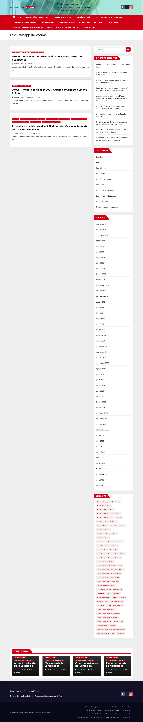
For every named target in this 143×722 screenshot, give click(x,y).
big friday (118, 518)
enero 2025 (100, 280)
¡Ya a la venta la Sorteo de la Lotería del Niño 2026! (54, 667)
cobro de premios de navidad (107, 550)
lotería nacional (102, 625)
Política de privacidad (67, 28)
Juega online (89, 28)
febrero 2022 (101, 469)
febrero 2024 (101, 335)
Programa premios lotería (106, 633)
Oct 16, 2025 (112, 669)
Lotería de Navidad (62, 17)
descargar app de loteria (105, 586)
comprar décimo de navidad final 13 (109, 566)
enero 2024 (100, 341)
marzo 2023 (100, 396)
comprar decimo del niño (105, 562)
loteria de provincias (104, 621)
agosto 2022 (101, 435)
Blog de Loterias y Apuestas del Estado (71, 4)
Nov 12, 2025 (20, 669)
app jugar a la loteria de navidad (108, 514)
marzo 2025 (100, 268)
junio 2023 (100, 380)
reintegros (120, 633)
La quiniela (113, 23)
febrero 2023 (101, 402)
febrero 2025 (101, 274)
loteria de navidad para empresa (108, 613)
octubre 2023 (101, 357)
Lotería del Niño (83, 17)
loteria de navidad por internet (107, 617)
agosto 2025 (101, 241)
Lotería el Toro (33, 64)
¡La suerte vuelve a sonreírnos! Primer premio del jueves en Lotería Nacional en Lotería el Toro (112, 98)
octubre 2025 (101, 230)
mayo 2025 (100, 257)
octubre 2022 (101, 424)
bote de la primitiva (103, 530)
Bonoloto (84, 23)
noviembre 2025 (102, 224)
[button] (132, 22)
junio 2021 (100, 480)
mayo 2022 (100, 452)
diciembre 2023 (102, 346)
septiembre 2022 (102, 430)
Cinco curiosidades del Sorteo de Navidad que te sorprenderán (86, 667)
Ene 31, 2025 (18, 97)
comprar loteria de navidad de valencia (110, 570)
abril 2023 (100, 391)
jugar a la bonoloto (103, 597)
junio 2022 (100, 446)
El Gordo (98, 23)
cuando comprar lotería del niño (108, 578)
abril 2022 (100, 458)
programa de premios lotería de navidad (111, 629)
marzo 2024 (100, 330)
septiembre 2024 (102, 296)
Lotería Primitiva (67, 23)
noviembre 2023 (102, 352)
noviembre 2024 (102, 285)
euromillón (100, 593)
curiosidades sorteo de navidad (108, 582)
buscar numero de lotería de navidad (110, 542)
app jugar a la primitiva (105, 518)
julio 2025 (100, 246)
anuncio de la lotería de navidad (108, 502)
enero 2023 (100, 408)
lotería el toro (118, 621)
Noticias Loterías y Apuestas (34, 17)
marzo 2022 (100, 463)
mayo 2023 (100, 385)
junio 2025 (100, 252)
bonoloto (100, 522)
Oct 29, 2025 (81, 669)
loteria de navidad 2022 (115, 605)
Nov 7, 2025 (51, 669)
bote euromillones (103, 538)
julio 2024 (100, 307)
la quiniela (100, 605)
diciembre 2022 (102, 413)
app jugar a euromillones (105, 510)
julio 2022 (100, 441)
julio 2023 (100, 374)
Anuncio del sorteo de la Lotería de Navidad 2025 (25, 666)
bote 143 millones (103, 526)
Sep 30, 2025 (18, 64)
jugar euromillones (116, 601)
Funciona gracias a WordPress (19, 712)
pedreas (113, 625)
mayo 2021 (100, 485)
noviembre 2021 (102, 474)
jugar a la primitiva (119, 597)
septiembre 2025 (102, 235)
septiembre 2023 (102, 363)
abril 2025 (100, 263)
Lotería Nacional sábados (109, 17)
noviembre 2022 (102, 419)
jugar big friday (102, 601)
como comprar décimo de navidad (109, 558)
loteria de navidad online (105, 609)
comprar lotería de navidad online (109, 574)
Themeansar (47, 712)
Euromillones (47, 23)
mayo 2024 (100, 319)
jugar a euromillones (113, 593)
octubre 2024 (101, 291)
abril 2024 (100, 324)
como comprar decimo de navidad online (111, 554)
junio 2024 (100, 313)
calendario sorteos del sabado (107, 546)
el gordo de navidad (104, 590)
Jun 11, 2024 (18, 133)
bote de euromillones (118, 526)
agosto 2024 (101, 302)
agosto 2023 (101, 369)
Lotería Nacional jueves (24, 23)
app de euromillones (104, 506)
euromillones (117, 590)
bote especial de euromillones (107, 534)
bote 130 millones (111, 522)
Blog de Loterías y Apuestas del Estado (32, 28)
